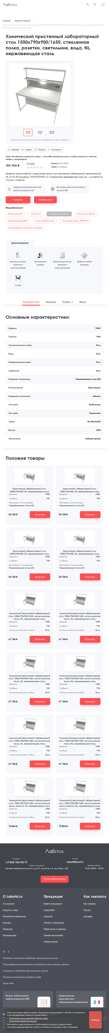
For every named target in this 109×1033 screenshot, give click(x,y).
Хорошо (95, 1019)
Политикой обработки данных (23, 1021)
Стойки (18, 285)
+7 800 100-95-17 (16, 862)
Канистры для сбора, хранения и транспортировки (62, 264)
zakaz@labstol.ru (75, 862)
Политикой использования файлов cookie (28, 1018)
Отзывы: (31, 163)
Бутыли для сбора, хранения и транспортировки (18, 264)
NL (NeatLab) (62, 167)
